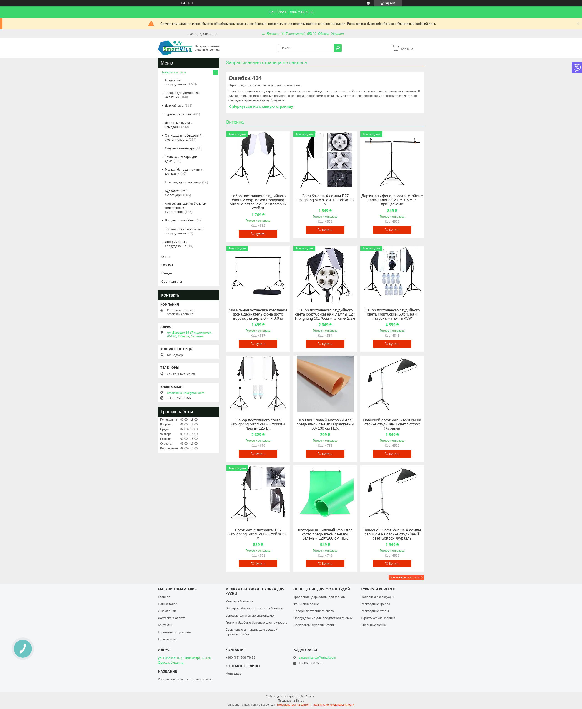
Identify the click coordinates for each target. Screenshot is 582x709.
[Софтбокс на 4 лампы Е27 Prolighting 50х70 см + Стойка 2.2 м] (325, 159)
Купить (260, 234)
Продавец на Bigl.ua (291, 700)
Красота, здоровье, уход (183, 182)
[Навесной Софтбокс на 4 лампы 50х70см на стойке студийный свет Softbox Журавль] (392, 493)
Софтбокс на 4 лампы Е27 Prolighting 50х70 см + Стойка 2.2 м (325, 200)
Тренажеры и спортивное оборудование (184, 231)
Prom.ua (311, 696)
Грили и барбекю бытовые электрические (256, 622)
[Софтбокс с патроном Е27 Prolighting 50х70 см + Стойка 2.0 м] (258, 493)
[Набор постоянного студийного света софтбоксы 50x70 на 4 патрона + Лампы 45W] (392, 274)
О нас (165, 257)
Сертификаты (171, 281)
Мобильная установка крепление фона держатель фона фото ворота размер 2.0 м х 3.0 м (258, 314)
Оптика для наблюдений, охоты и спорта (183, 137)
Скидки (166, 273)
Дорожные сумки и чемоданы (179, 125)
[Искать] (338, 48)
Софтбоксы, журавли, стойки (314, 625)
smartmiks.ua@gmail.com (185, 393)
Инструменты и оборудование (176, 244)
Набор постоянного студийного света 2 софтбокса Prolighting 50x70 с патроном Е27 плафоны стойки (258, 202)
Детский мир (174, 105)
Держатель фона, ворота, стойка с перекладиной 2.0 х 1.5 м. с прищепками (392, 200)
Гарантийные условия (174, 632)
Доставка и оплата (172, 618)
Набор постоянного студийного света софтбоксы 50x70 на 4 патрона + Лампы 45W (392, 314)
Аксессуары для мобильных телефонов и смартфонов (185, 208)
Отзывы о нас (168, 639)
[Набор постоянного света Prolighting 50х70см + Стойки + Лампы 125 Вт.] (258, 384)
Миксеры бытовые (239, 601)
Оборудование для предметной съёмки (323, 618)
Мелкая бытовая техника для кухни (183, 171)
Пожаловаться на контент (294, 704)
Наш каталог (167, 604)
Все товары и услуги (404, 577)
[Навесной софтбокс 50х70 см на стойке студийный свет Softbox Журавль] (392, 384)
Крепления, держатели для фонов (319, 597)
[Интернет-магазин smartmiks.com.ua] (175, 48)
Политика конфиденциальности (333, 704)
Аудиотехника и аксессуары (176, 193)
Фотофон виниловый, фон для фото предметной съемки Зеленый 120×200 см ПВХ (325, 534)
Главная (164, 597)
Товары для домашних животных (182, 95)
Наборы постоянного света (313, 611)
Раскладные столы (375, 611)
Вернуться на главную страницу (262, 106)
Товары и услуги (173, 72)
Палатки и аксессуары (377, 597)
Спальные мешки (374, 625)
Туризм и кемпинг (178, 114)
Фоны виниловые (306, 604)
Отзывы (167, 265)
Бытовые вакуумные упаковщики (250, 615)
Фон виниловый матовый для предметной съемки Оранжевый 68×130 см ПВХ (325, 424)
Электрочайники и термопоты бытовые (255, 608)
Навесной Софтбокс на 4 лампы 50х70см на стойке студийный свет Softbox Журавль (392, 534)
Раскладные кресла (375, 604)
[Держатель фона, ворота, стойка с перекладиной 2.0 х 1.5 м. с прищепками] (392, 159)
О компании (167, 611)
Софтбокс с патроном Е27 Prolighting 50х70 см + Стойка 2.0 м (258, 534)
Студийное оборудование (175, 82)
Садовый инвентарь (180, 148)
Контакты (165, 625)
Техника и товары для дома (181, 159)
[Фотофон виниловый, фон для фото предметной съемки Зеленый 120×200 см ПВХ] (325, 493)
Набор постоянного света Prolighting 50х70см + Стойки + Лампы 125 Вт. (258, 424)
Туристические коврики (378, 618)
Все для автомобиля (180, 220)
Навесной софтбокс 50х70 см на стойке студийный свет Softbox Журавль (392, 424)
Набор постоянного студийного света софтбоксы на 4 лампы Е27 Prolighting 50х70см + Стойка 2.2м (325, 314)
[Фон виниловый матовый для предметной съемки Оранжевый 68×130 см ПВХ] (325, 384)
